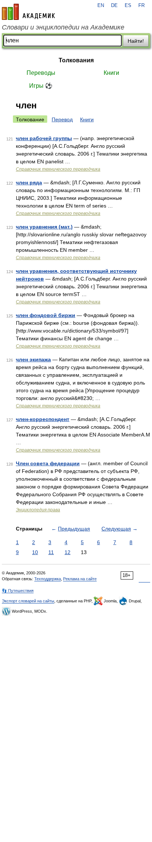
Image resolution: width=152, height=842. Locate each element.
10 (35, 552)
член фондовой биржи (45, 315)
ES (128, 5)
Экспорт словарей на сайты (28, 601)
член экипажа (33, 359)
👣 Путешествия (18, 590)
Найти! (136, 41)
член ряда (29, 182)
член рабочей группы (44, 138)
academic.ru (28, 12)
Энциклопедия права (38, 509)
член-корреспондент (42, 419)
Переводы (41, 73)
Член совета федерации (48, 463)
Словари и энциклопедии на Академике (63, 27)
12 (67, 552)
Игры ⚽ (40, 86)
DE (114, 5)
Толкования (76, 60)
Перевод (62, 119)
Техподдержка (47, 579)
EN (100, 5)
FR (141, 5)
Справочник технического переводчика (58, 169)
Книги (111, 73)
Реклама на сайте (80, 579)
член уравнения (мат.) (44, 227)
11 (51, 552)
